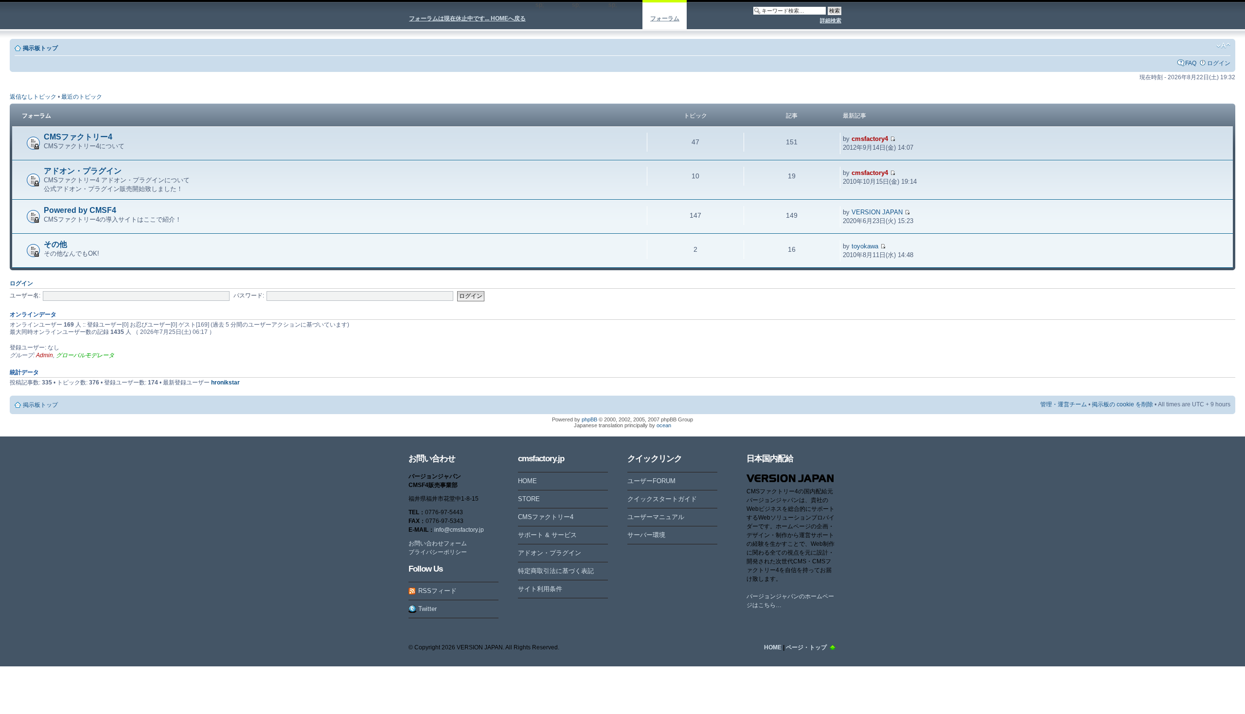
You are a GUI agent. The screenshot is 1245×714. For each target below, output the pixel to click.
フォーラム (664, 18)
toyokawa (865, 246)
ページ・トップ (806, 647)
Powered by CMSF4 (80, 210)
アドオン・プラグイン (83, 171)
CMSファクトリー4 (78, 137)
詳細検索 (830, 20)
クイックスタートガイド (662, 499)
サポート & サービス (547, 535)
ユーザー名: (25, 295)
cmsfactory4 (870, 138)
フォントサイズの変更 (1223, 45)
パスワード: (248, 295)
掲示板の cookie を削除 (1122, 404)
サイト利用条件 (540, 588)
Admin (44, 355)
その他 (55, 244)
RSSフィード (437, 590)
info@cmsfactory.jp (459, 529)
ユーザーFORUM (651, 481)
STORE (529, 499)
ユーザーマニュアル (655, 517)
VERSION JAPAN (877, 212)
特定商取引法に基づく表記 (556, 571)
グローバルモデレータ (85, 355)
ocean (664, 425)
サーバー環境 (646, 535)
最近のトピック (81, 96)
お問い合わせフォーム (438, 543)
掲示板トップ (40, 48)
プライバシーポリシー (438, 552)
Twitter (427, 608)
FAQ (1190, 63)
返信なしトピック (33, 96)
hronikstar (225, 382)
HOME (527, 481)
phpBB (589, 419)
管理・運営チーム (1063, 404)
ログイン (1218, 63)
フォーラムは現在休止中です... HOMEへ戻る (467, 18)
